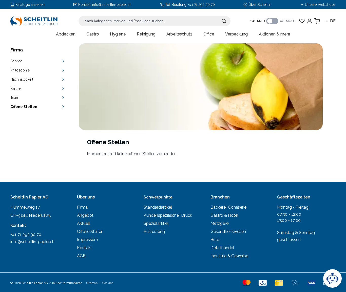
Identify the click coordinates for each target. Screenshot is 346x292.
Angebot (85, 215)
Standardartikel (158, 207)
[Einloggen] (309, 21)
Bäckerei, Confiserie (228, 207)
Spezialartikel (156, 223)
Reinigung (146, 34)
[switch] (272, 21)
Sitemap (92, 283)
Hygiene (118, 34)
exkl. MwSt (257, 21)
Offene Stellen (90, 231)
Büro (214, 239)
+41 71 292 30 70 (201, 4)
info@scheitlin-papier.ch (111, 4)
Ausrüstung (154, 231)
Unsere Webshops (320, 5)
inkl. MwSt (286, 21)
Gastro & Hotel (224, 215)
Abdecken (65, 34)
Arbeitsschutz (179, 34)
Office (208, 34)
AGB (81, 255)
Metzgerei (219, 223)
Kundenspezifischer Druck (168, 215)
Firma (82, 207)
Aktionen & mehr (274, 34)
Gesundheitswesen (228, 231)
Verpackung (236, 34)
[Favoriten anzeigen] (302, 21)
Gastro (92, 34)
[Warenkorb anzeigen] (317, 21)
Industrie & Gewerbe (229, 255)
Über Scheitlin (259, 4)
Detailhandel (222, 247)
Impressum (87, 239)
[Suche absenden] (223, 21)
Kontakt (84, 247)
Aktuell (83, 223)
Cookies (107, 283)
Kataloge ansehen (30, 5)
